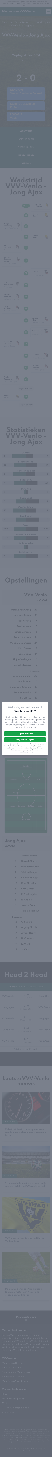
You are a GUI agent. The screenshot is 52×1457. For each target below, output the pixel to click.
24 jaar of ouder (25, 734)
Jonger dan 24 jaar (25, 740)
